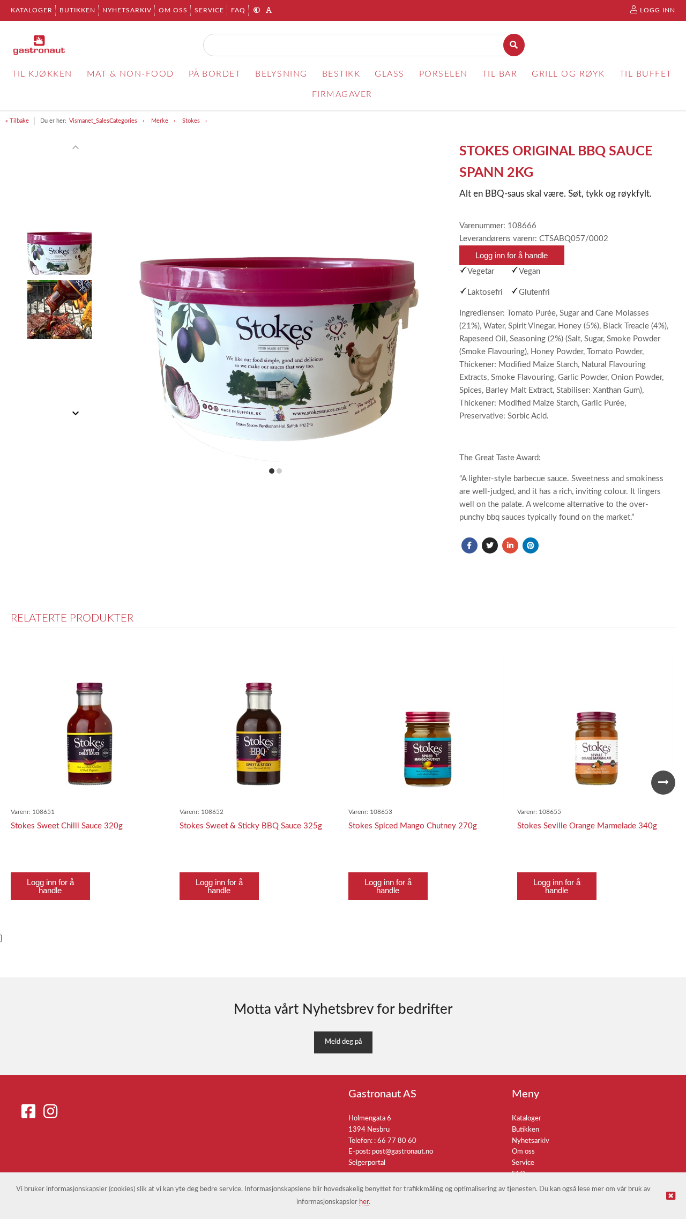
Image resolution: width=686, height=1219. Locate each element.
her (364, 1202)
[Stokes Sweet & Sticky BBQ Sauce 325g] (258, 724)
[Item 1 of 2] (59, 280)
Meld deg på (343, 1041)
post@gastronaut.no (402, 1151)
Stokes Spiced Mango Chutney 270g (412, 826)
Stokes (191, 121)
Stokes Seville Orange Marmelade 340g (587, 826)
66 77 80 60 (396, 1141)
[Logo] (39, 45)
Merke (159, 121)
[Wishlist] (155, 657)
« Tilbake (17, 121)
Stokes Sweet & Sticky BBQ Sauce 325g (251, 826)
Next (663, 783)
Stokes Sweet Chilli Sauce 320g (67, 826)
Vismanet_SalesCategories (103, 121)
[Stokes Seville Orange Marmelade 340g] (596, 724)
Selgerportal (366, 1163)
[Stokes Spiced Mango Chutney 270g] (427, 724)
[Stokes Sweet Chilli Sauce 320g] (89, 724)
